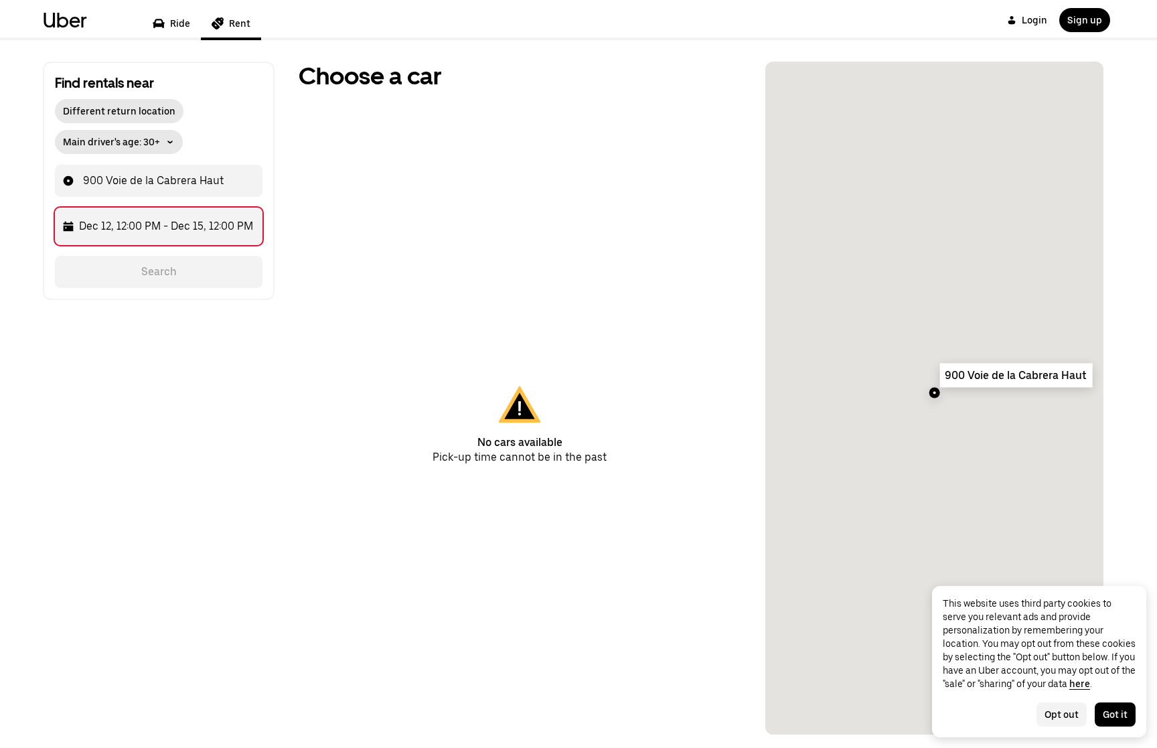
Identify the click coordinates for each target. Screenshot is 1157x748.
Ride (180, 23)
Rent (239, 23)
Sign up (1084, 20)
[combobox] (225, 181)
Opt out (1062, 714)
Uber (65, 20)
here (1079, 683)
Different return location (119, 111)
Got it (1115, 714)
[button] (119, 138)
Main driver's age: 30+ (111, 142)
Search (159, 271)
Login (1034, 20)
